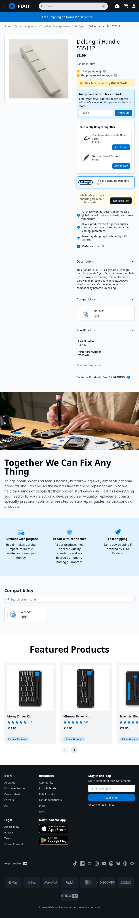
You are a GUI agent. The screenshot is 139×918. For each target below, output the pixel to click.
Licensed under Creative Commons (79, 907)
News (42, 811)
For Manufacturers (50, 800)
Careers (9, 800)
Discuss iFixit (12, 794)
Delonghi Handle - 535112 (104, 26)
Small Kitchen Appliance (56, 26)
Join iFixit (121, 200)
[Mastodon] (111, 863)
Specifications (86, 330)
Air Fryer (80, 26)
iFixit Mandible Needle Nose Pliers (109, 136)
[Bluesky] (118, 864)
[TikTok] (75, 863)
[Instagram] (97, 863)
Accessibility (11, 826)
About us (9, 782)
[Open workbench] (117, 6)
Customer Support (15, 788)
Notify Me (123, 113)
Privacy (8, 832)
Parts (18, 26)
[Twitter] (89, 863)
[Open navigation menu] (4, 6)
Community (46, 782)
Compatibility (86, 299)
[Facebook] (82, 863)
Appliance (31, 26)
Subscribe (112, 797)
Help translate (13, 863)
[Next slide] (74, 750)
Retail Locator (47, 794)
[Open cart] (126, 6)
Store (7, 26)
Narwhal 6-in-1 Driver (105, 156)
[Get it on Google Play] (53, 840)
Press (42, 805)
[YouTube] (104, 863)
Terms (8, 838)
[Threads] (125, 863)
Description (85, 262)
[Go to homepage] (21, 6)
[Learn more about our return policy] (103, 246)
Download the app (52, 820)
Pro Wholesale (47, 788)
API (6, 805)
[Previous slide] (65, 750)
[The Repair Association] (132, 863)
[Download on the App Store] (53, 828)
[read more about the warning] (128, 377)
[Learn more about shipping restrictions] (104, 71)
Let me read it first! (103, 804)
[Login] (134, 6)
